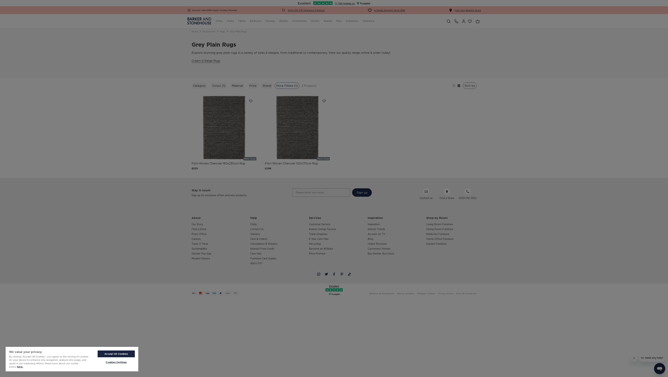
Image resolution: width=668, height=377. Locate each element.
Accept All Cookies (116, 354)
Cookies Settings (116, 362)
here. (20, 366)
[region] (72, 359)
